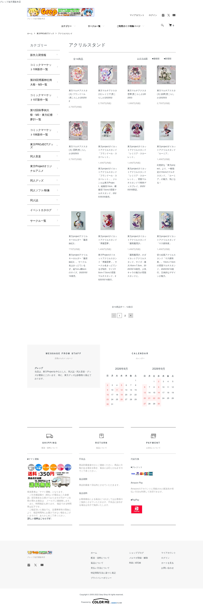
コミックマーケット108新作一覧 (41, 67)
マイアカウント (137, 15)
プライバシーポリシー (101, 577)
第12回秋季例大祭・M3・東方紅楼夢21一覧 (41, 114)
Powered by (86, 602)
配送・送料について (100, 557)
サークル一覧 (94, 25)
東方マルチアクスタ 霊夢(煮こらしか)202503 (137, 94)
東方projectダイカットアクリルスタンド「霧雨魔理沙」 (137, 240)
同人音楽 (35, 156)
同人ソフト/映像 (40, 190)
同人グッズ (37, 180)
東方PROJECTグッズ (45, 33)
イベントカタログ (41, 210)
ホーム (30, 33)
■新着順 (167, 58)
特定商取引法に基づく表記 (103, 572)
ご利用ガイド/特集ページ (128, 25)
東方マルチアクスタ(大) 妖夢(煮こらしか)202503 (166, 94)
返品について (97, 562)
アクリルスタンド (65, 33)
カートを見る (167, 562)
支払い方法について (100, 567)
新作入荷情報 (38, 55)
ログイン (153, 15)
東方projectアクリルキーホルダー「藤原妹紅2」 (78, 240)
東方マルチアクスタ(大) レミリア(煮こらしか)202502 (107, 94)
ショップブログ (136, 552)
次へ (130, 315)
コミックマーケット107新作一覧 (41, 97)
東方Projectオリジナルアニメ (41, 168)
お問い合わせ (167, 567)
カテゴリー (66, 25)
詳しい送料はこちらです (39, 518)
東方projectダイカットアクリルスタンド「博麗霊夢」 (107, 240)
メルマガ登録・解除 (138, 557)
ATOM (138, 562)
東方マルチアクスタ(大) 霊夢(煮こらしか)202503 (78, 150)
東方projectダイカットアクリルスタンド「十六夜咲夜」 (166, 240)
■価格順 (155, 58)
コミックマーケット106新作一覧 (41, 132)
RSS (131, 562)
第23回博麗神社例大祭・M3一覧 (41, 82)
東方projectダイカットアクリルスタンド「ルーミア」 (166, 150)
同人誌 (34, 200)
